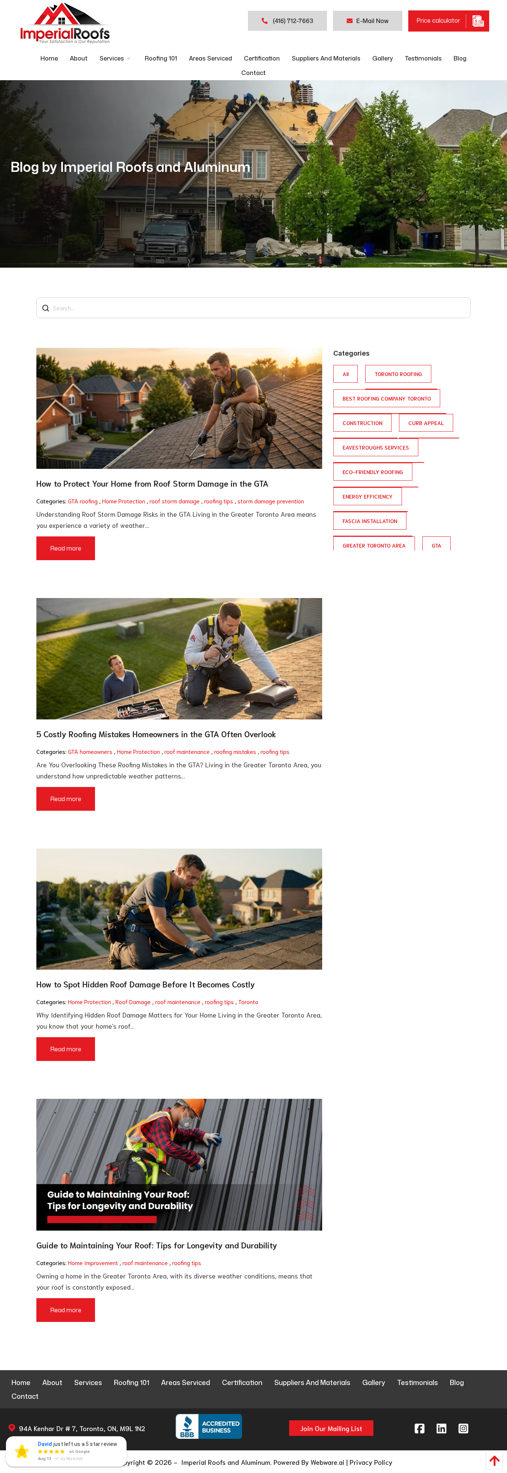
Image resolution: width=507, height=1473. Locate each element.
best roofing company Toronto (387, 398)
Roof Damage (133, 1001)
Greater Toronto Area (374, 545)
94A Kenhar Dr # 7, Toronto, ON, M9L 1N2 (82, 1428)
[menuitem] (49, 58)
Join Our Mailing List (331, 1428)
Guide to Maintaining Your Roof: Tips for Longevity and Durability (156, 1245)
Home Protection (123, 500)
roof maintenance (187, 751)
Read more (65, 548)
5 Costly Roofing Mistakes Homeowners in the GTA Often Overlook (156, 733)
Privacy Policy (371, 1461)
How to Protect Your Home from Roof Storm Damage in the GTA (152, 483)
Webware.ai (327, 1461)
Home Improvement (93, 1262)
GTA (436, 545)
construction (362, 422)
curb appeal (426, 422)
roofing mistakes (235, 751)
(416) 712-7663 (292, 21)
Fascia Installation (370, 520)
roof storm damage (175, 500)
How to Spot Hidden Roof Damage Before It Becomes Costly (145, 984)
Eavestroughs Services (376, 447)
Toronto (248, 1001)
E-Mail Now (372, 21)
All (346, 373)
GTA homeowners (90, 751)
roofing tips (218, 500)
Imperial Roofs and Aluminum (224, 1461)
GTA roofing (83, 500)
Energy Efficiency (368, 496)
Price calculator (438, 20)
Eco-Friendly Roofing (373, 471)
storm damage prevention (271, 500)
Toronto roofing (398, 373)
